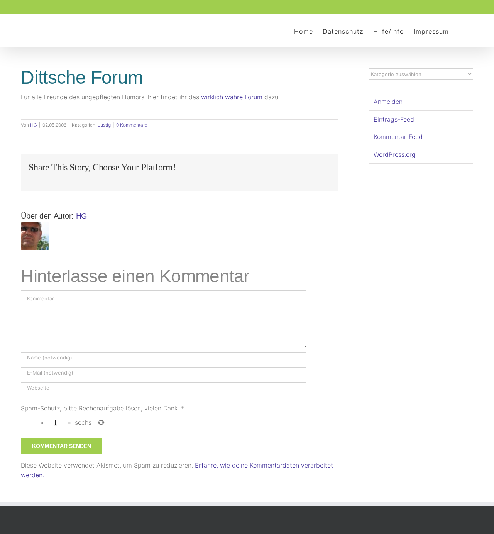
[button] (461, 30)
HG (33, 125)
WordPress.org (395, 154)
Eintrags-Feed (394, 119)
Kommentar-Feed (398, 137)
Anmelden (388, 101)
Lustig (104, 125)
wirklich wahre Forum (231, 97)
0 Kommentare (131, 125)
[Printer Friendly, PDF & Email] (24, 114)
